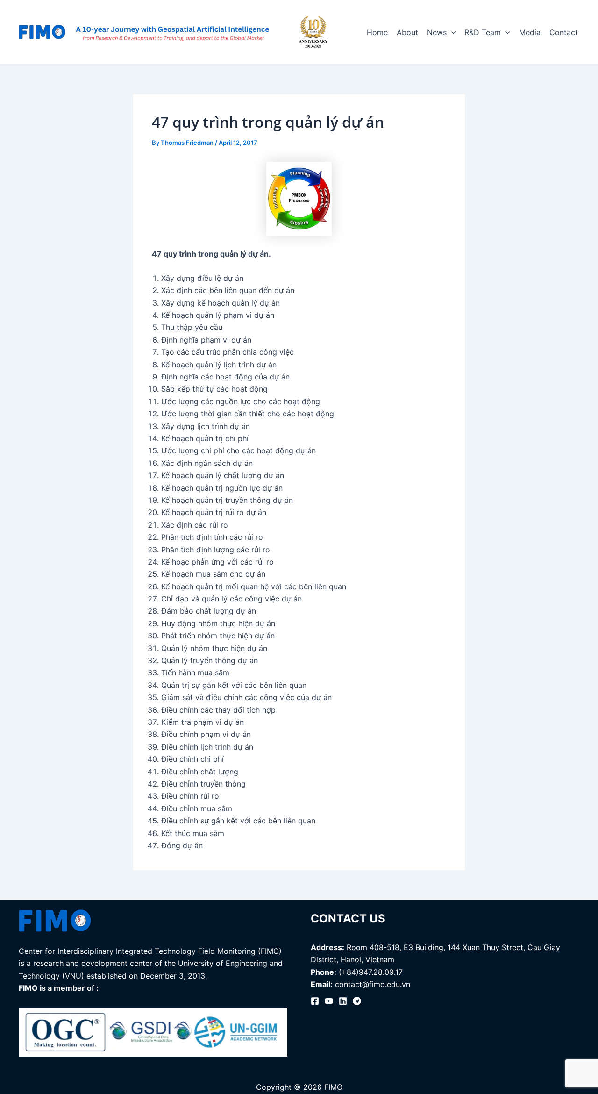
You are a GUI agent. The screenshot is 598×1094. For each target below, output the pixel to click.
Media (530, 32)
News (437, 32)
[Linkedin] (343, 1001)
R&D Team (482, 32)
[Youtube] (329, 1001)
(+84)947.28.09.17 (371, 972)
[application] (451, 32)
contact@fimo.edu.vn (372, 984)
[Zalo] (357, 1001)
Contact (563, 32)
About (407, 32)
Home (377, 32)
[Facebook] (315, 1001)
